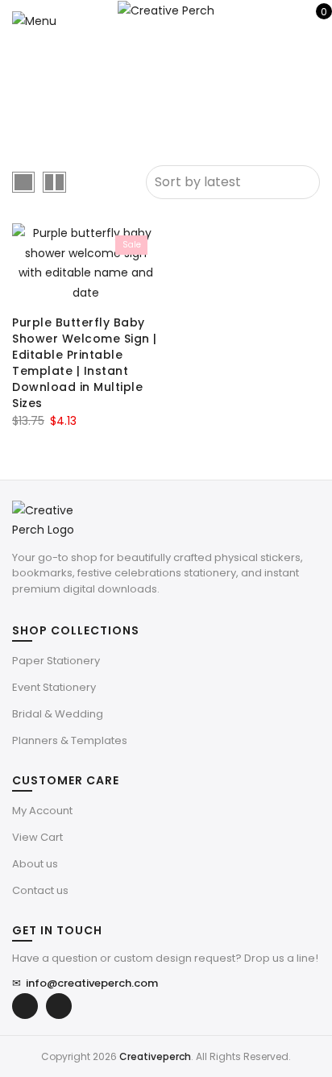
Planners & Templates (69, 740)
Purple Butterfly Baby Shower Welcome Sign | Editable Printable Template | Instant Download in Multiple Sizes (84, 362)
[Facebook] (25, 1006)
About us (35, 863)
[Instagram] (59, 1006)
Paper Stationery (56, 660)
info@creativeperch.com (85, 983)
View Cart (37, 837)
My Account (42, 810)
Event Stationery (54, 687)
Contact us (40, 890)
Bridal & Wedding (57, 713)
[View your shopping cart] (312, 20)
